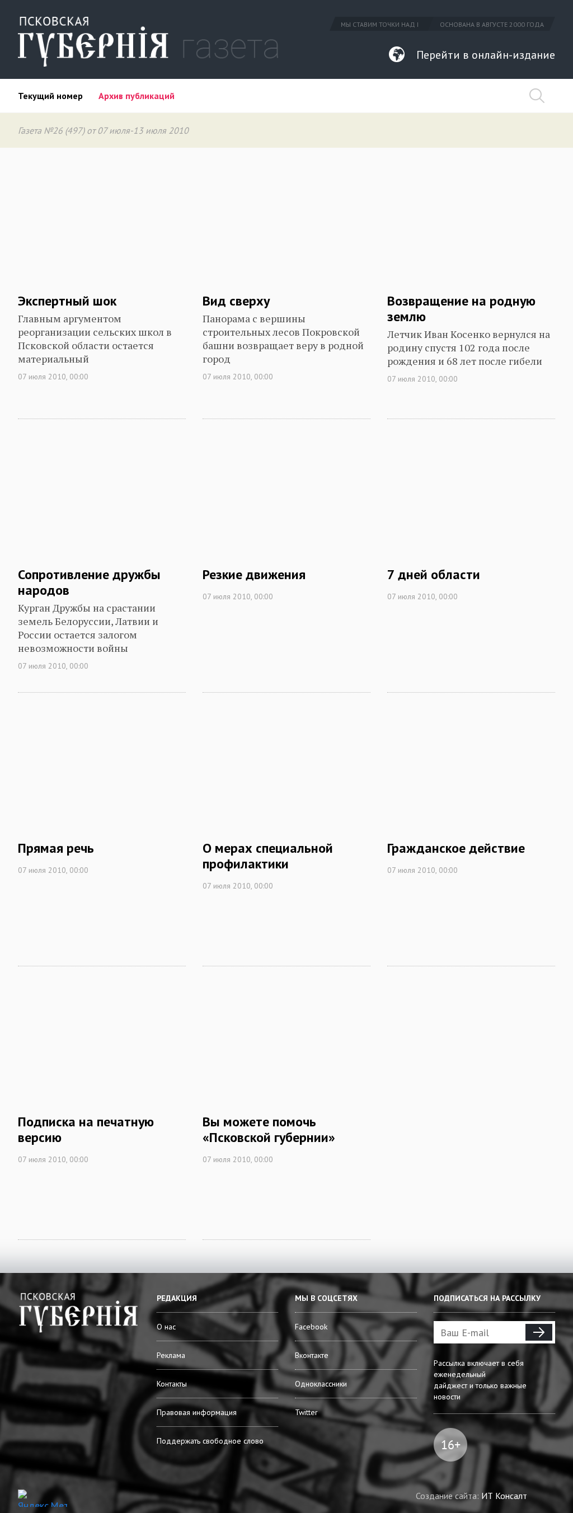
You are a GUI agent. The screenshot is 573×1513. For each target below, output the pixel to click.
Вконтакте (311, 1355)
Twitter (306, 1412)
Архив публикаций (136, 95)
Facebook (311, 1327)
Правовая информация (197, 1412)
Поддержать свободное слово (210, 1441)
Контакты (172, 1384)
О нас (166, 1327)
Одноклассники (321, 1384)
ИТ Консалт (504, 1495)
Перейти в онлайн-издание (485, 55)
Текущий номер (50, 95)
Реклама (171, 1355)
